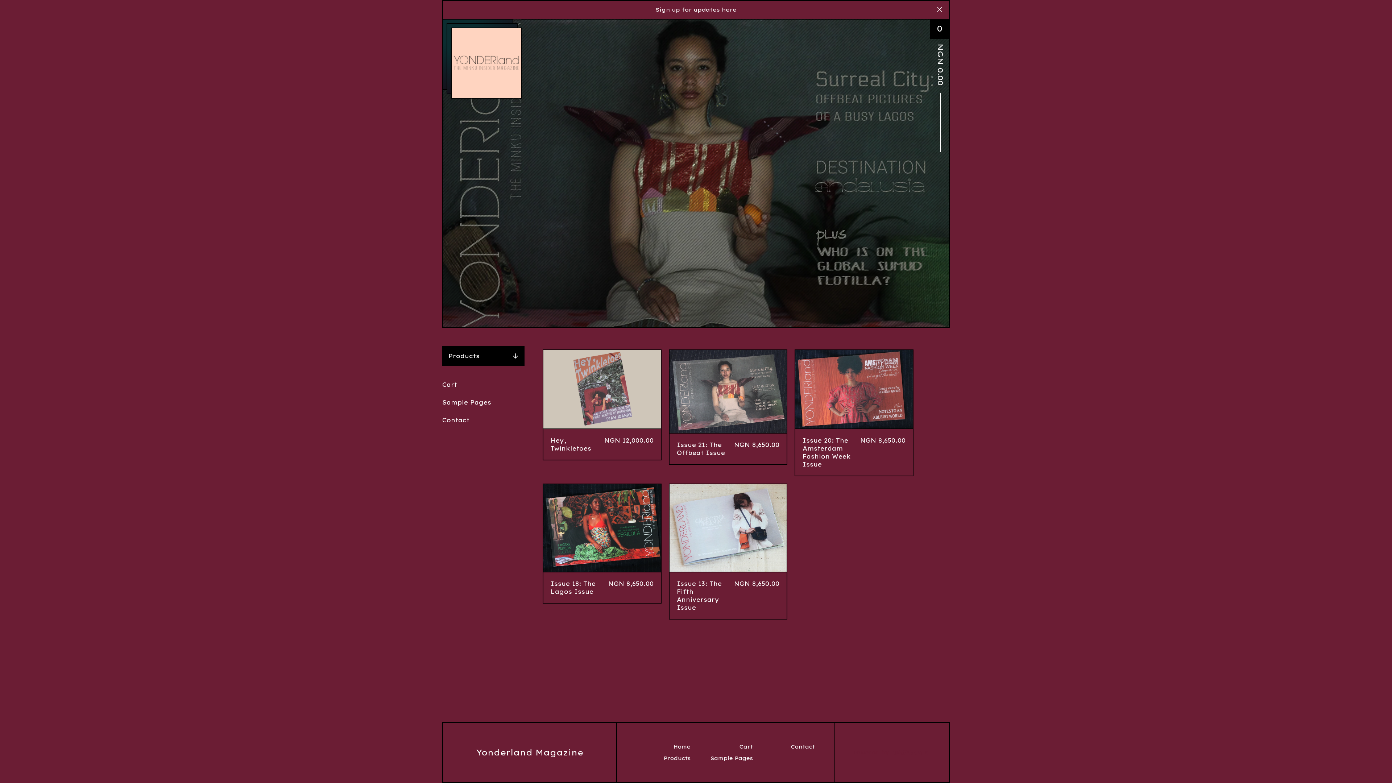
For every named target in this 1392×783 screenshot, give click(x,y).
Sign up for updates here (696, 9)
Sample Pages (466, 402)
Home (682, 746)
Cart (449, 384)
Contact (455, 420)
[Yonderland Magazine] (486, 63)
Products (464, 356)
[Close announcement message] (939, 10)
